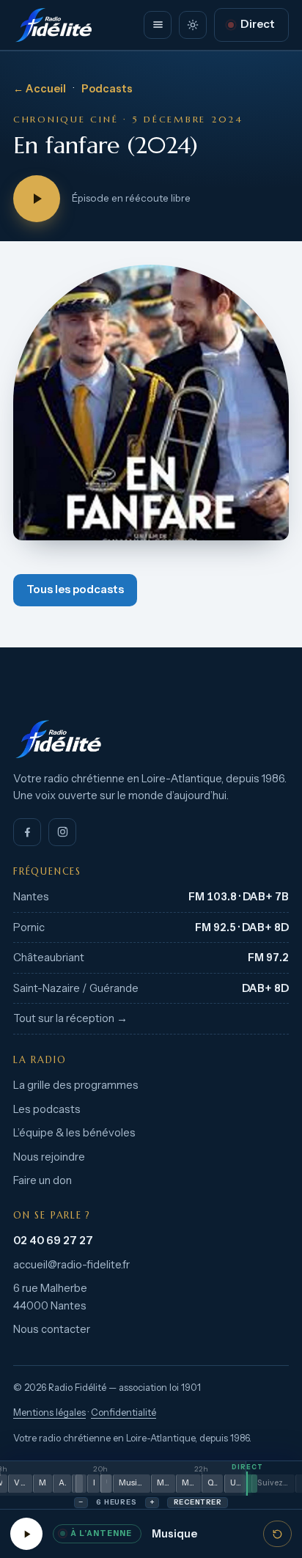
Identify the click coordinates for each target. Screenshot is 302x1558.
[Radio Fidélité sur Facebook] (27, 832)
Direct (257, 24)
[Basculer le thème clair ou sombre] (193, 25)
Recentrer (197, 1502)
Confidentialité (123, 1412)
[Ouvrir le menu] (158, 25)
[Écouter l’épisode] (36, 198)
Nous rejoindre (49, 1157)
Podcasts (107, 88)
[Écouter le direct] (26, 1534)
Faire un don (42, 1180)
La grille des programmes (76, 1085)
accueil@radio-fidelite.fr (71, 1264)
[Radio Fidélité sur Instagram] (62, 832)
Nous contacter (51, 1329)
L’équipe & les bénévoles (74, 1132)
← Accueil (39, 88)
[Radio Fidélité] (151, 739)
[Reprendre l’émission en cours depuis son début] (277, 1534)
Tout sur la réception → (70, 1018)
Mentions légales (49, 1412)
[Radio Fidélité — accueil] (53, 25)
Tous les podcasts (75, 589)
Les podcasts (47, 1109)
